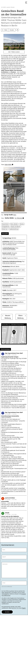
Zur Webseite (18, 218)
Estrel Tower (22, 58)
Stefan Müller (8, 164)
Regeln (24, 608)
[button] (14, 332)
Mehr (14, 215)
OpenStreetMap (22, 343)
